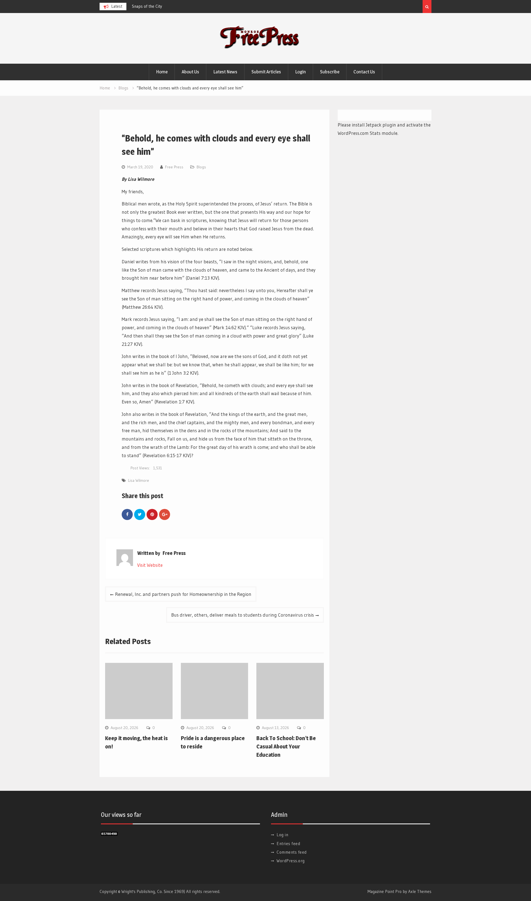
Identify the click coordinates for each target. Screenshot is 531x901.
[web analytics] (109, 834)
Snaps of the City (147, 6)
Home (162, 71)
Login (300, 71)
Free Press (174, 166)
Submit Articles (266, 71)
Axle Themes (419, 891)
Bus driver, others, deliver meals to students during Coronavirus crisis (242, 615)
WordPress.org (291, 860)
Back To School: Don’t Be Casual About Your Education (286, 746)
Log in (282, 834)
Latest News (225, 71)
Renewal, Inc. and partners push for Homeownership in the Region (183, 594)
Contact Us (364, 71)
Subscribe (329, 71)
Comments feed (292, 852)
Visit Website (150, 565)
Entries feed (288, 843)
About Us (190, 71)
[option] (181, 6)
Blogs (201, 166)
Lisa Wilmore (138, 480)
